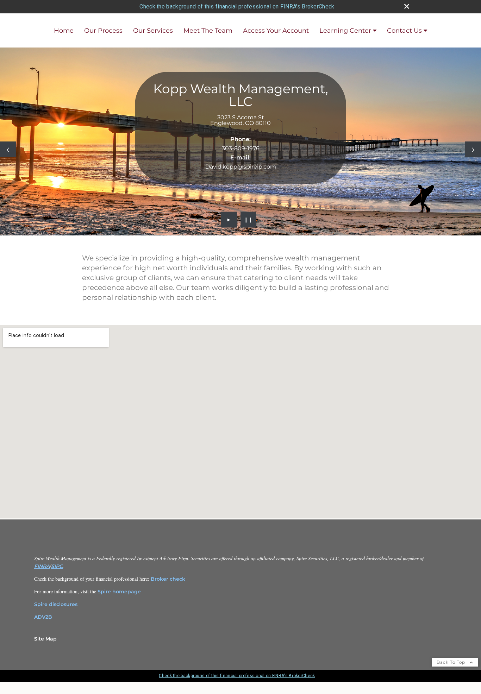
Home (64, 30)
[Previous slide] (8, 149)
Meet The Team (207, 30)
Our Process (103, 30)
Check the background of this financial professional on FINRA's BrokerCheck (236, 6)
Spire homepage (119, 591)
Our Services (153, 30)
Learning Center (345, 30)
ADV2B (43, 617)
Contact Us (404, 30)
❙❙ (248, 219)
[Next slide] (473, 149)
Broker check (168, 579)
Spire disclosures (55, 604)
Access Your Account (276, 30)
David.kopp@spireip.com (240, 166)
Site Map (45, 639)
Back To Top (452, 662)
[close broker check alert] (407, 6)
